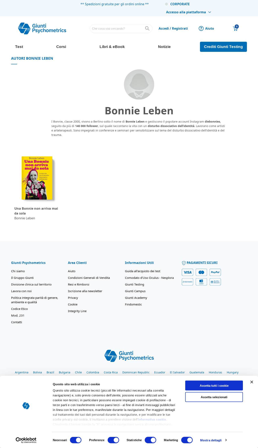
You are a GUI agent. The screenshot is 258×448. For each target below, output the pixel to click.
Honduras (215, 372)
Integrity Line (77, 311)
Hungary (232, 372)
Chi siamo (18, 271)
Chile (78, 372)
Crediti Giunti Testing (223, 47)
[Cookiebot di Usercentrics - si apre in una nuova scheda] (26, 440)
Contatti (16, 322)
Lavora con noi (21, 291)
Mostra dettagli (211, 440)
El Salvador (177, 372)
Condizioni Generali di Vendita (89, 278)
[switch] (113, 440)
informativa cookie (152, 419)
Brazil (50, 372)
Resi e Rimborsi (78, 284)
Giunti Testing (134, 284)
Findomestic (133, 304)
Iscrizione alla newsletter (85, 291)
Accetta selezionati (214, 397)
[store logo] (42, 28)
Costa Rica (111, 372)
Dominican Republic (136, 372)
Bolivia (37, 372)
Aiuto (207, 28)
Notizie (164, 47)
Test (19, 47)
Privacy (73, 298)
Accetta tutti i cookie (214, 385)
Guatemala (196, 372)
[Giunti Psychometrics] (129, 355)
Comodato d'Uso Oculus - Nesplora (149, 278)
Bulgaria (64, 372)
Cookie (72, 304)
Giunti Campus (135, 291)
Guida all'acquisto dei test (142, 271)
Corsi (61, 47)
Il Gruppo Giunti (22, 278)
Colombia (92, 372)
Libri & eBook (112, 47)
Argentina (21, 372)
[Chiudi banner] (251, 382)
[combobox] (121, 28)
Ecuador (159, 372)
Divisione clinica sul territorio (31, 284)
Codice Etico (19, 309)
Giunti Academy (136, 298)
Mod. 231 (18, 315)
